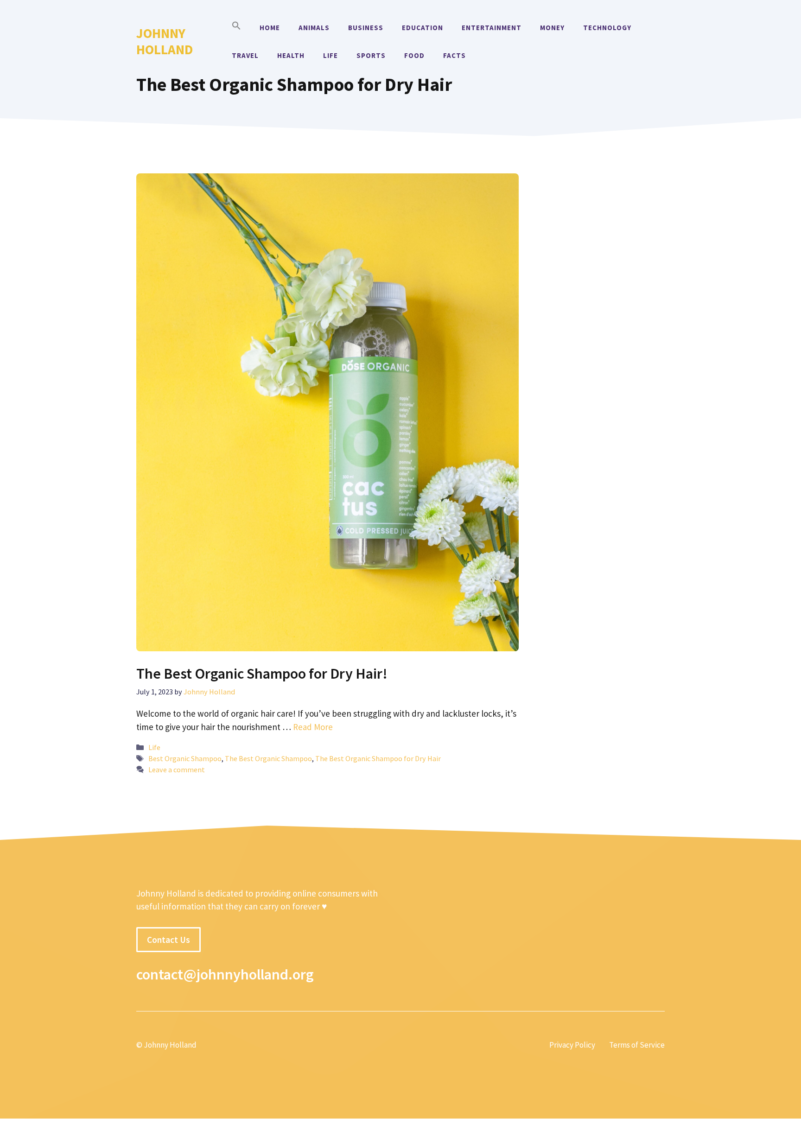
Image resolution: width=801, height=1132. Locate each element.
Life (330, 55)
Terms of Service (637, 1045)
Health (291, 55)
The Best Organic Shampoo (268, 758)
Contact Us (168, 939)
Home (270, 27)
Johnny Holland (164, 41)
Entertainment (491, 27)
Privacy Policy (572, 1045)
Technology (607, 27)
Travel (245, 55)
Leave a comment (176, 769)
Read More (313, 726)
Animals (314, 27)
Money (552, 27)
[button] (236, 28)
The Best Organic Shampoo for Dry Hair (378, 758)
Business (365, 27)
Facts (454, 55)
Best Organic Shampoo (185, 758)
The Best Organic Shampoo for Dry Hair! (262, 673)
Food (414, 55)
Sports (371, 55)
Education (422, 27)
